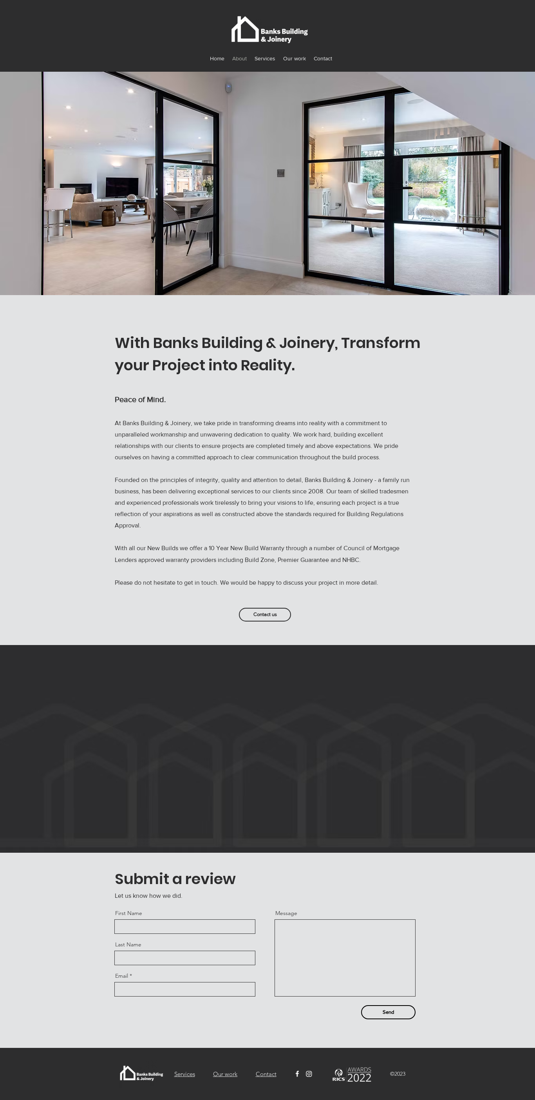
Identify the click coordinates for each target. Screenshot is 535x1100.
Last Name (128, 944)
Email (121, 976)
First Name (128, 913)
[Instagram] (309, 1074)
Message (286, 913)
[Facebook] (297, 1074)
